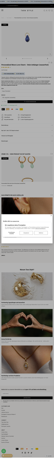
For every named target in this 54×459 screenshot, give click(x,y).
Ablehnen (41, 233)
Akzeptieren (26, 233)
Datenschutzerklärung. (40, 228)
